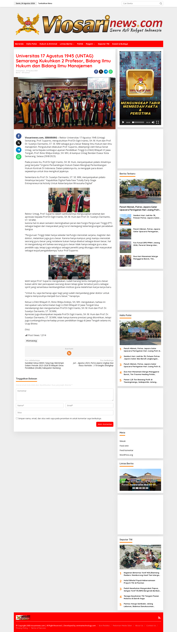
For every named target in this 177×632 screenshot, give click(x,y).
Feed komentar (126, 450)
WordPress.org (126, 455)
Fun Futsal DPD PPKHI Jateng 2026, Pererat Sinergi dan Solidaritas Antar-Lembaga (146, 244)
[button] (160, 3)
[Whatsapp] (111, 72)
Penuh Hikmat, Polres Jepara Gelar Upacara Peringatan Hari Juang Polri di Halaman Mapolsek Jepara (139, 208)
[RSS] (69, 353)
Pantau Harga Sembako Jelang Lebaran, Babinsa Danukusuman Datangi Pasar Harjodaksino (138, 605)
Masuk (123, 441)
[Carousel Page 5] (147, 488)
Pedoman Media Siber (122, 625)
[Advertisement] (142, 148)
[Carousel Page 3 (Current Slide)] (140, 488)
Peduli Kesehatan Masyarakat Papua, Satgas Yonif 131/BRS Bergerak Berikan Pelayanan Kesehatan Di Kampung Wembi (142, 589)
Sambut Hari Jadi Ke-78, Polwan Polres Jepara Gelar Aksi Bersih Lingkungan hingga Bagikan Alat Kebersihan (147, 216)
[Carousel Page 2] (137, 488)
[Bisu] (153, 122)
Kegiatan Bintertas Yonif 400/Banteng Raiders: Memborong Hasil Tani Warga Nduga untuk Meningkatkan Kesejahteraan (141, 574)
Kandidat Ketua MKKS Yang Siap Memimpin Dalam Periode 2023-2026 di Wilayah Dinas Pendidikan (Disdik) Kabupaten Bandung (44, 364)
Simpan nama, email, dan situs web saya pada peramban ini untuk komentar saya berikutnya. (59, 418)
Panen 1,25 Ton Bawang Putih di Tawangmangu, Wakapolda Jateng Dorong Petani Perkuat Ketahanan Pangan (140, 380)
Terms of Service (38, 628)
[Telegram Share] (106, 72)
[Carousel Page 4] (143, 488)
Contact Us (151, 625)
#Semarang (31, 340)
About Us (139, 625)
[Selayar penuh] (157, 122)
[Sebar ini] (96, 72)
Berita (18, 73)
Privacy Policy (22, 628)
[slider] (138, 122)
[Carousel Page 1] (133, 488)
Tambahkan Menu (45, 3)
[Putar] (123, 122)
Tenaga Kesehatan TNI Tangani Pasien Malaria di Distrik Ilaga (141, 597)
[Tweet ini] (101, 72)
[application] (140, 88)
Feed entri (124, 445)
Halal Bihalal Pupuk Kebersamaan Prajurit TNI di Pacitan (139, 581)
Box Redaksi (104, 625)
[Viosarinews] (88, 23)
